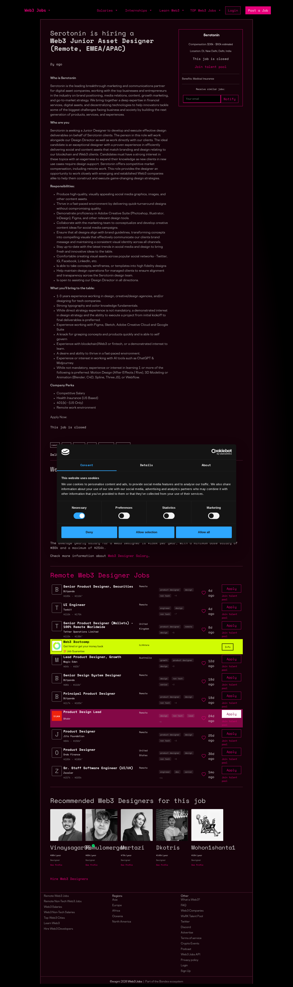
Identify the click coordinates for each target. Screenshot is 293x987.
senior (163, 684)
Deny (89, 532)
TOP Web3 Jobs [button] (204, 10)
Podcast (186, 949)
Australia (145, 657)
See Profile (56, 864)
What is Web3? (190, 900)
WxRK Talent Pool (192, 916)
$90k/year (55, 855)
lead (190, 715)
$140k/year (162, 855)
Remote (143, 712)
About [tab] (206, 465)
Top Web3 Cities (54, 918)
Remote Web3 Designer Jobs (100, 575)
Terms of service (191, 938)
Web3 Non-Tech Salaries (59, 912)
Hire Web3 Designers (69, 878)
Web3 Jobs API (190, 954)
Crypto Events (190, 943)
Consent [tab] (86, 465)
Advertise (187, 932)
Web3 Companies (192, 911)
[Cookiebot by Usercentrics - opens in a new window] (214, 452)
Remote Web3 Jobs (56, 896)
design (188, 589)
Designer (55, 860)
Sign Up (186, 971)
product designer (169, 589)
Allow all (204, 532)
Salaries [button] (106, 10)
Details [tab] (146, 465)
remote (55, 445)
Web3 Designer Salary (128, 555)
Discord (186, 927)
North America (121, 922)
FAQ (183, 905)
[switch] (124, 516)
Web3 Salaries (53, 907)
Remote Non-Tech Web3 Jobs (63, 901)
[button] (49, 10)
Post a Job (258, 10)
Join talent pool (211, 66)
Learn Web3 (52, 923)
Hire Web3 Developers (58, 929)
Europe (117, 905)
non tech (165, 595)
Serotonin (211, 35)
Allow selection (146, 532)
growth (163, 660)
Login (233, 10)
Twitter (185, 922)
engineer (165, 608)
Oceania (117, 916)
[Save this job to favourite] (203, 593)
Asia (114, 900)
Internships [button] (137, 10)
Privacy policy (189, 960)
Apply (232, 588)
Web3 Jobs (35, 10)
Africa (116, 911)
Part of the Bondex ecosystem (164, 981)
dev (177, 771)
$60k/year (91, 855)
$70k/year (126, 855)
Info (227, 647)
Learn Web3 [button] (170, 10)
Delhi (55, 454)
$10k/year (196, 855)
